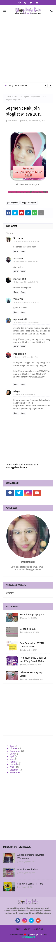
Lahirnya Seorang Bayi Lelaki (31, 674)
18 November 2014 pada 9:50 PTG (26, 323)
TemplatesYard (28, 937)
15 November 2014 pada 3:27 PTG (26, 262)
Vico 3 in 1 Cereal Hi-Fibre (30, 883)
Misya (16, 391)
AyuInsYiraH (20, 319)
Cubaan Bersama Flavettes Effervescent (30, 856)
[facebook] (19, 2)
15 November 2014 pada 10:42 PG (26, 241)
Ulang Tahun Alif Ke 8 (17, 85)
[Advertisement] (28, 49)
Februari (14, 761)
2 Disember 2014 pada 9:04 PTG (25, 357)
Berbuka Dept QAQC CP (32, 614)
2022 (12, 767)
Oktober (14, 748)
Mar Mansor (13, 120)
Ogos (12, 753)
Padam (23, 251)
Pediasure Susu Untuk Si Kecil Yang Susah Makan (33, 659)
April (12, 756)
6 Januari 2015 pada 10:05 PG (24, 395)
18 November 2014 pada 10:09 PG (26, 302)
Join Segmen (24, 97)
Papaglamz (19, 353)
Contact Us (38, 929)
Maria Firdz (19, 278)
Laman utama (11, 97)
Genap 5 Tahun (28, 628)
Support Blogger (29, 203)
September (15, 751)
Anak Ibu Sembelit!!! (27, 869)
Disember (15, 769)
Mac (12, 759)
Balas (16, 251)
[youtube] (36, 2)
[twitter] (31, 2)
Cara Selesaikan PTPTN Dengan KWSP (32, 645)
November (15, 772)
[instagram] (25, 2)
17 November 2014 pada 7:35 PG (26, 282)
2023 (12, 745)
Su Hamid (18, 238)
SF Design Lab (36, 934)
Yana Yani (18, 299)
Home (17, 929)
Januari (13, 764)
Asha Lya (18, 258)
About (27, 929)
